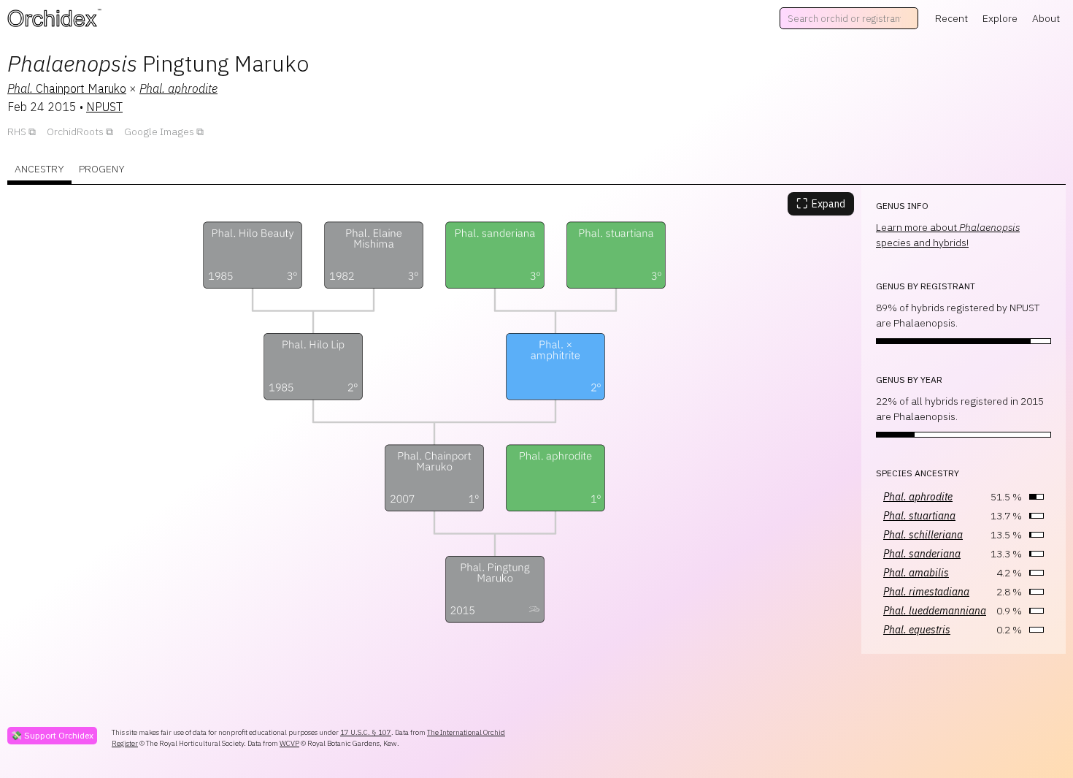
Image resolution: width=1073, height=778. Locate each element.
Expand (820, 203)
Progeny (102, 168)
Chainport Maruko (66, 88)
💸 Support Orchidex (52, 735)
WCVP (289, 743)
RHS (16, 131)
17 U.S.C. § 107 (365, 732)
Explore (1000, 18)
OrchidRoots (75, 131)
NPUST (104, 106)
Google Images (159, 131)
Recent (951, 18)
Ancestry (39, 168)
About (1046, 18)
